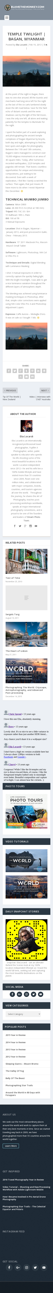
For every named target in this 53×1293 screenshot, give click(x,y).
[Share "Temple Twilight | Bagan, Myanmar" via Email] (26, 377)
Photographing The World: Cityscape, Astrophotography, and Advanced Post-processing (26, 690)
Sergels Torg (12, 614)
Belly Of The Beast (15, 1078)
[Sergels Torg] (26, 597)
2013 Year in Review (15, 1049)
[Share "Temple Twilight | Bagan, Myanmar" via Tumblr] (26, 371)
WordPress (26, 1289)
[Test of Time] (26, 561)
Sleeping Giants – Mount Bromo (22, 1063)
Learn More (11, 1146)
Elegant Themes (25, 1286)
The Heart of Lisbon (17, 651)
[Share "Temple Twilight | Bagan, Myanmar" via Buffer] (44, 371)
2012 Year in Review (15, 1056)
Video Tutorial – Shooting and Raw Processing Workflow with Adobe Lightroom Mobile (26, 1188)
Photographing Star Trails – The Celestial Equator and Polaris (24, 1207)
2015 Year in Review (15, 1035)
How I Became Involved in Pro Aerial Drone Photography (24, 1198)
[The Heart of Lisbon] (26, 634)
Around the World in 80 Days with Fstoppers (23, 1093)
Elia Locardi (21, 44)
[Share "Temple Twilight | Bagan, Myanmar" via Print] (32, 377)
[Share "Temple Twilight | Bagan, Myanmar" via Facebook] (9, 371)
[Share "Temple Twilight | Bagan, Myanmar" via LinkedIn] (38, 371)
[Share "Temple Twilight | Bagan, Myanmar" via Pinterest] (32, 371)
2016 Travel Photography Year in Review (23, 1179)
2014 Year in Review (15, 1042)
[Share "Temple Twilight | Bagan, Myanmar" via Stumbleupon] (21, 377)
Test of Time (13, 578)
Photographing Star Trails (19, 1085)
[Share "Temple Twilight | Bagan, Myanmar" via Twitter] (15, 371)
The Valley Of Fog (15, 1071)
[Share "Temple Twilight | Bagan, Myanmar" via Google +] (21, 371)
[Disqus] (26, 745)
